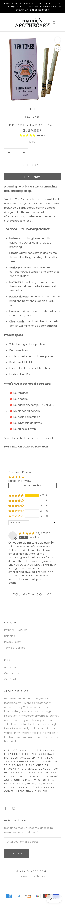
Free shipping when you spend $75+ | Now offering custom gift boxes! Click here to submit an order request (32, 6)
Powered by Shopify (32, 876)
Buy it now (32, 177)
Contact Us (11, 673)
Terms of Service (14, 648)
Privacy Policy (12, 642)
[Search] (54, 22)
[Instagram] (13, 808)
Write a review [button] (33, 485)
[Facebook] (5, 808)
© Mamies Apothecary (32, 871)
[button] (27, 135)
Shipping (9, 636)
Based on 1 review (19, 481)
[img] (27, 533)
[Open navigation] (5, 22)
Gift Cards (10, 679)
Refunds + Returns (15, 630)
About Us (10, 667)
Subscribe (16, 853)
